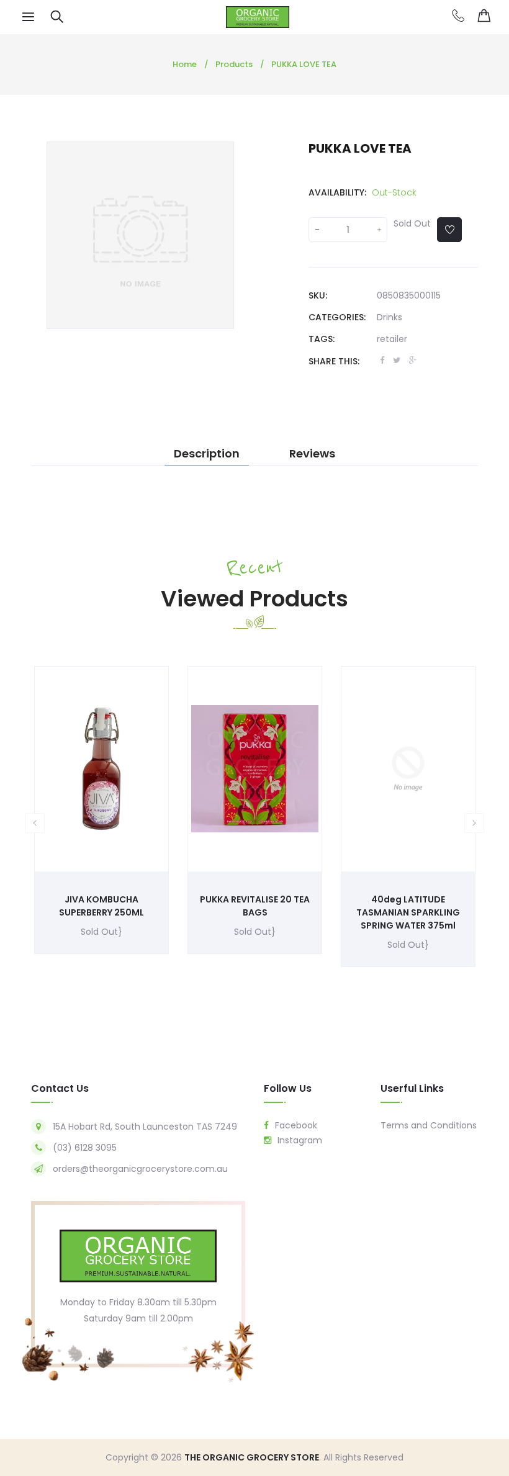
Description (207, 453)
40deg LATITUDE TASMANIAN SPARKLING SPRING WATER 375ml (408, 912)
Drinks (389, 317)
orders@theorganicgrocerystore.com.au (140, 1169)
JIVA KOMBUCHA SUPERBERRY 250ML (101, 906)
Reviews (312, 453)
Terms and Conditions (429, 1125)
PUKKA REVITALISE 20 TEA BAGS (255, 906)
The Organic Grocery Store (251, 1457)
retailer (392, 339)
